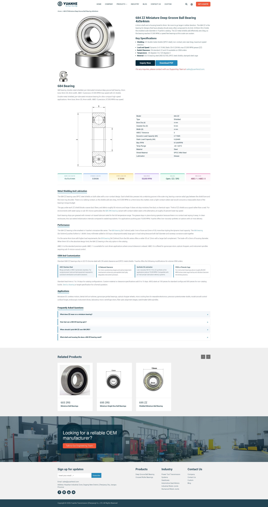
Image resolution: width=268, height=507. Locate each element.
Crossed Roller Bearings (144, 477)
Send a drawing (68, 285)
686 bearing (198, 231)
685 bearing (116, 231)
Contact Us (156, 4)
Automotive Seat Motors (170, 483)
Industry (135, 4)
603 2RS (65, 402)
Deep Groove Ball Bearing (145, 474)
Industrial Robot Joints (170, 486)
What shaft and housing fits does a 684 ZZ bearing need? (134, 337)
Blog (145, 4)
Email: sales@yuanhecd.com (68, 482)
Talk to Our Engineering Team (79, 445)
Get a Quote (203, 4)
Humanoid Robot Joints (170, 489)
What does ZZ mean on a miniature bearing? (134, 314)
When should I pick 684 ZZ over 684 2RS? (134, 329)
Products (121, 4)
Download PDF (166, 63)
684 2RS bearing (111, 211)
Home (99, 4)
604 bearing (105, 238)
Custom (168, 4)
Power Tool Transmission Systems (171, 475)
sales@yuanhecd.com (195, 69)
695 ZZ (143, 402)
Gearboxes (165, 480)
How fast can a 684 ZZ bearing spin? (134, 321)
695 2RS (105, 402)
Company (109, 4)
